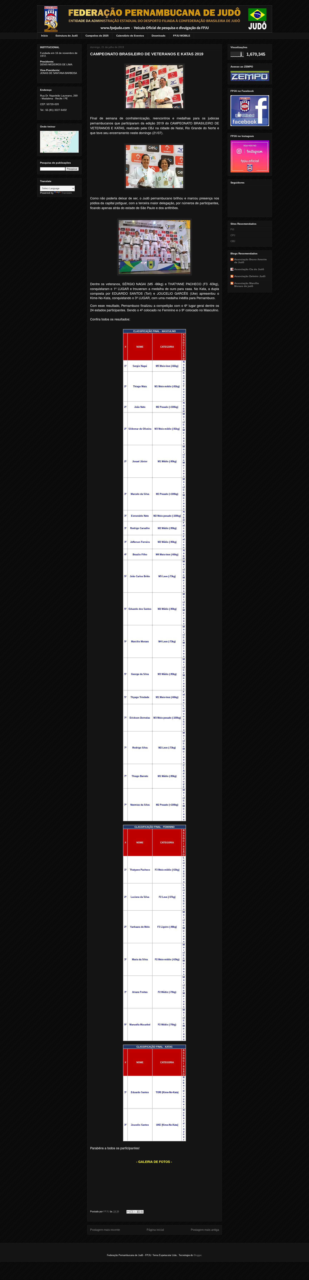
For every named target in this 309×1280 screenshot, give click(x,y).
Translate (66, 192)
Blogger (197, 1255)
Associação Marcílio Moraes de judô (246, 285)
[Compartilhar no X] (135, 1212)
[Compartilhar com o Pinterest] (142, 1212)
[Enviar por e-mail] (128, 1212)
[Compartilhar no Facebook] (138, 1212)
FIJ (232, 229)
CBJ (232, 241)
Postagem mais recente (105, 1229)
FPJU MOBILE (181, 35)
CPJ (232, 235)
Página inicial (155, 1229)
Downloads (158, 35)
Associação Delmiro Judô (250, 276)
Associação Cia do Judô (249, 269)
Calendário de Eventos (130, 35)
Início (44, 35)
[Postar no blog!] (131, 1212)
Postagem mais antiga (205, 1229)
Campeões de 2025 (97, 35)
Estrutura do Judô (67, 35)
